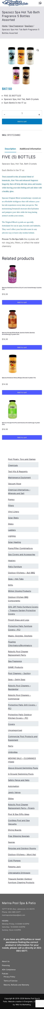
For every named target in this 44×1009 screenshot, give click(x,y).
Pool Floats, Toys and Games (21, 459)
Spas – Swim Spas (16, 679)
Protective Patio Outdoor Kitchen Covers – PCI (20, 716)
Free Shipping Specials (19, 836)
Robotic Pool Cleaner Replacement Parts (18, 653)
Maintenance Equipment (19, 477)
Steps (10, 524)
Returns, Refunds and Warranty (16, 985)
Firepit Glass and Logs (18, 620)
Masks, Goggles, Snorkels (20, 636)
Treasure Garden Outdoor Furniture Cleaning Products (21, 881)
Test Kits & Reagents (18, 471)
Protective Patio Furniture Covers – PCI (20, 628)
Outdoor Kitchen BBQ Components (18, 599)
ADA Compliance (9, 970)
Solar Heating (14, 542)
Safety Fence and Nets (18, 780)
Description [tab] (10, 149)
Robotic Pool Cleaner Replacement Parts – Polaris (21, 806)
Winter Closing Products (19, 591)
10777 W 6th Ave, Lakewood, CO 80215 (18, 909)
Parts (10, 746)
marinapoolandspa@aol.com (13, 915)
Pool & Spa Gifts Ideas (18, 814)
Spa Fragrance (16, 26)
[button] (37, 50)
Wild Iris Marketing (23, 1004)
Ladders (12, 530)
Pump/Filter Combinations (20, 548)
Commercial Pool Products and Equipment (22, 738)
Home (5, 26)
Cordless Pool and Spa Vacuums (19, 822)
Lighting (12, 536)
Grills (10, 585)
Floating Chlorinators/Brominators (20, 644)
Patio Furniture (15, 566)
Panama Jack (14, 866)
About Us (5, 961)
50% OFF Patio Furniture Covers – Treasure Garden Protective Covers (23, 610)
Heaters (11, 560)
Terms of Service (10, 981)
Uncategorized (15, 730)
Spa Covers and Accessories (21, 554)
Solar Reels (13, 518)
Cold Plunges (14, 860)
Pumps (11, 499)
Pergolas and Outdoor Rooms (22, 848)
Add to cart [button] (22, 302)
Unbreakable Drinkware (19, 873)
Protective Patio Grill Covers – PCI (22, 707)
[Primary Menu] (40, 3)
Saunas (11, 842)
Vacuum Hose (14, 483)
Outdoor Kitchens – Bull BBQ (21, 573)
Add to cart (22, 121)
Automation (13, 786)
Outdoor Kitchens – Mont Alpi (22, 854)
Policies (5, 974)
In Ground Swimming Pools (20, 774)
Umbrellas (12, 752)
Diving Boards (14, 830)
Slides (11, 798)
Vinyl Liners (13, 511)
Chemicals (13, 465)
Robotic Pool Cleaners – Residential (19, 687)
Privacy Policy (9, 977)
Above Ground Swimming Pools (23, 768)
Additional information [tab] (30, 149)
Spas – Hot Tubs (15, 579)
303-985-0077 (14, 912)
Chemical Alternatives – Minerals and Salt (19, 492)
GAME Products (15, 667)
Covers (11, 724)
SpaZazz (29, 26)
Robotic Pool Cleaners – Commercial (19, 697)
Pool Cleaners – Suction (19, 673)
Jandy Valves (14, 792)
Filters (11, 505)
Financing (6, 965)
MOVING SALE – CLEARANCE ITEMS (22, 760)
